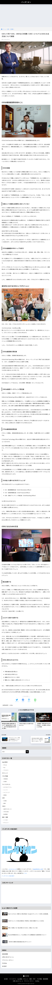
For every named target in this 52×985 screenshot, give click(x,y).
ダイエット (6, 822)
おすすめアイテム (7, 787)
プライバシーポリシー (8, 960)
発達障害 (5, 814)
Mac (4, 767)
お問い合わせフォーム (8, 957)
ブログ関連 (5, 776)
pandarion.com (13, 869)
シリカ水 (5, 820)
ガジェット (5, 773)
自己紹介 (4, 966)
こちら (25, 873)
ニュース (5, 790)
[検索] (27, 751)
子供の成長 (6, 811)
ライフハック (6, 792)
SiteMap (4, 963)
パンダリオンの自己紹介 (8, 876)
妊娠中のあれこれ (7, 809)
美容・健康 (5, 817)
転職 (4, 803)
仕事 (3, 798)
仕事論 (11, 705)
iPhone (5, 765)
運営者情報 (5, 954)
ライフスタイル (6, 784)
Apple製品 (5, 762)
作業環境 (5, 779)
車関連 (4, 795)
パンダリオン (26, 2)
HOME (27, 976)
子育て (4, 806)
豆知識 (4, 781)
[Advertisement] (26, 14)
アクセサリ (5, 770)
